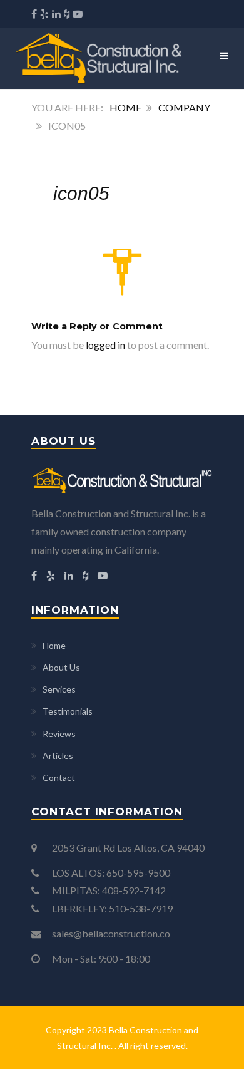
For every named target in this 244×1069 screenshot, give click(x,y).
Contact (59, 777)
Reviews (59, 733)
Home (125, 107)
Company (184, 107)
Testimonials (68, 711)
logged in (105, 345)
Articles (58, 755)
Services (59, 689)
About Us (61, 667)
